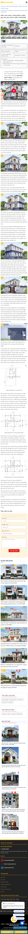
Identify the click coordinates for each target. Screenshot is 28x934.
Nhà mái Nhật (5, 699)
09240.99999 (10, 901)
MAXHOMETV (11, 860)
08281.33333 (9, 899)
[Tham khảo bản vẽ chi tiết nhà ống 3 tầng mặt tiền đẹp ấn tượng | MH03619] (14, 676)
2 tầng (8, 713)
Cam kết (3, 879)
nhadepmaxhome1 (11, 864)
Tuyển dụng (3, 886)
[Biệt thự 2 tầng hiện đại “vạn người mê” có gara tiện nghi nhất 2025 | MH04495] (14, 655)
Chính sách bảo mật (5, 889)
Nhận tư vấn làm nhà (20, 927)
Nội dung (4, 537)
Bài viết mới (6, 721)
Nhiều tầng (19, 713)
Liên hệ (2, 891)
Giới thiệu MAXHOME (5, 884)
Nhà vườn (4, 702)
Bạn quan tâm (5, 531)
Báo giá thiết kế (4, 882)
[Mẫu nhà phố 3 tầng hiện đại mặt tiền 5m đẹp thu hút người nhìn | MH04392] (14, 571)
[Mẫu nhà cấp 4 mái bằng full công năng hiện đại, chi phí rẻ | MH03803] (14, 613)
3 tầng (13, 713)
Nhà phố (10, 702)
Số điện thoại (5, 524)
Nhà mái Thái (13, 699)
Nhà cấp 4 (20, 699)
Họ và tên (4, 518)
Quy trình (3, 877)
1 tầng (3, 713)
